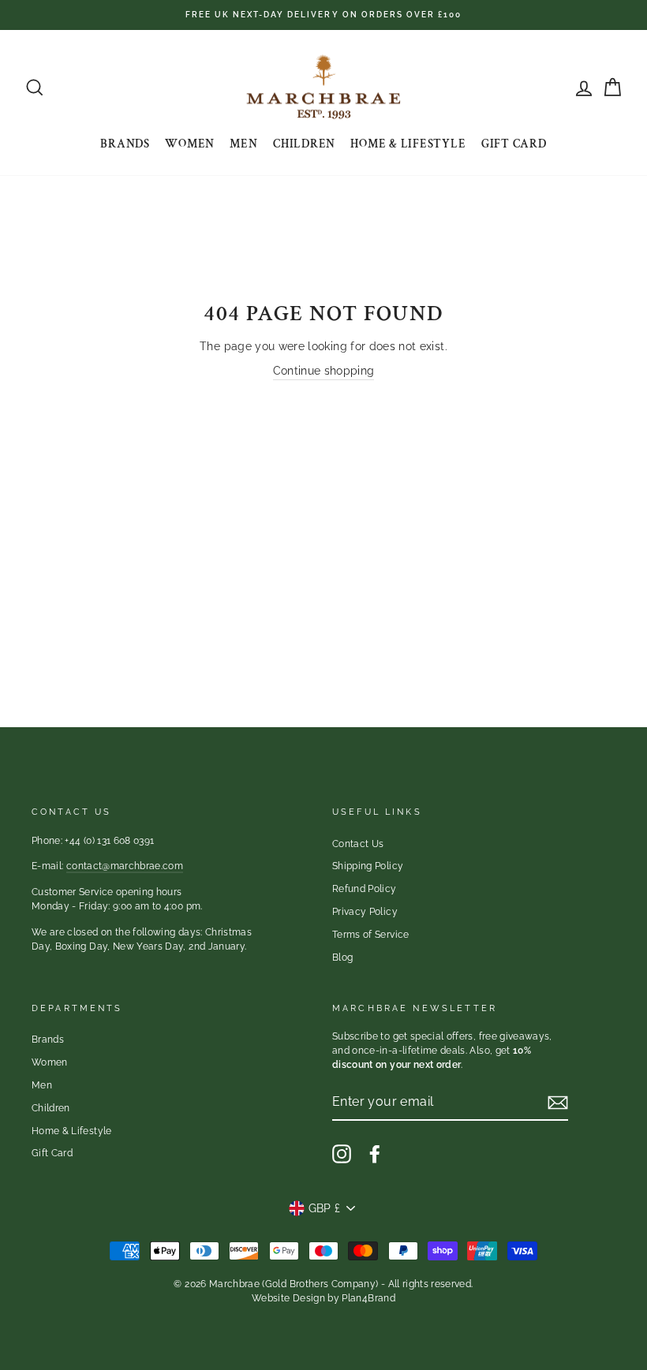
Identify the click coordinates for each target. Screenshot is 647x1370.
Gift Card (514, 143)
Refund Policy (364, 888)
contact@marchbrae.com (124, 866)
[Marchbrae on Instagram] (341, 1153)
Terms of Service (371, 934)
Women (190, 143)
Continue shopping (324, 370)
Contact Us (358, 843)
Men (243, 143)
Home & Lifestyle (408, 143)
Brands (125, 143)
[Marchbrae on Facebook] (374, 1153)
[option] (323, 15)
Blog (342, 957)
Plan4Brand (368, 1298)
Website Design (288, 1298)
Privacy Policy (365, 911)
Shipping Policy (367, 866)
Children (304, 143)
